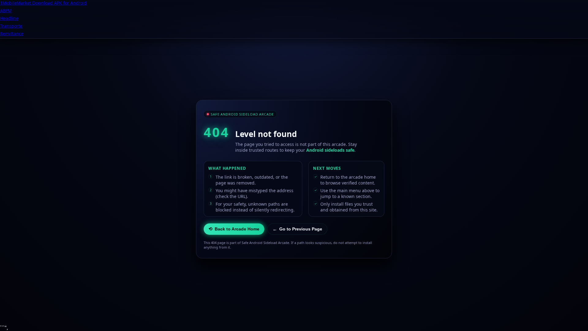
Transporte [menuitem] (11, 26)
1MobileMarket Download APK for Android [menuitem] (43, 3)
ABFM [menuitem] (6, 10)
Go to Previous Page (297, 229)
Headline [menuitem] (9, 18)
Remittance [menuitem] (11, 33)
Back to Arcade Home (234, 228)
